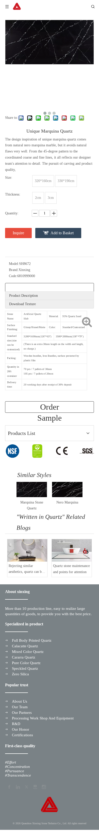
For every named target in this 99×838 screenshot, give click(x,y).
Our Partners (22, 713)
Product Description (23, 296)
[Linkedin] (17, 786)
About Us (19, 701)
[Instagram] (43, 786)
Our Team (20, 707)
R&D (16, 724)
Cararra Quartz (23, 657)
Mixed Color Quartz (28, 652)
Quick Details (19, 287)
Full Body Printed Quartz (32, 640)
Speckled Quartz (25, 668)
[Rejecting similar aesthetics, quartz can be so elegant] (27, 550)
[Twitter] (26, 786)
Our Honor (20, 729)
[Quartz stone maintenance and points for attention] (72, 550)
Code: (13, 276)
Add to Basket (62, 233)
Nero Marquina (67, 502)
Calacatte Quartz (25, 646)
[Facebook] (9, 786)
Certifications (22, 735)
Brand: (14, 270)
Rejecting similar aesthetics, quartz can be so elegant (26, 569)
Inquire (18, 233)
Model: (14, 264)
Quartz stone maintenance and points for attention (71, 569)
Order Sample (49, 407)
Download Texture (22, 304)
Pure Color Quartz (26, 663)
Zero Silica (20, 674)
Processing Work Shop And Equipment (43, 718)
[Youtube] (35, 786)
